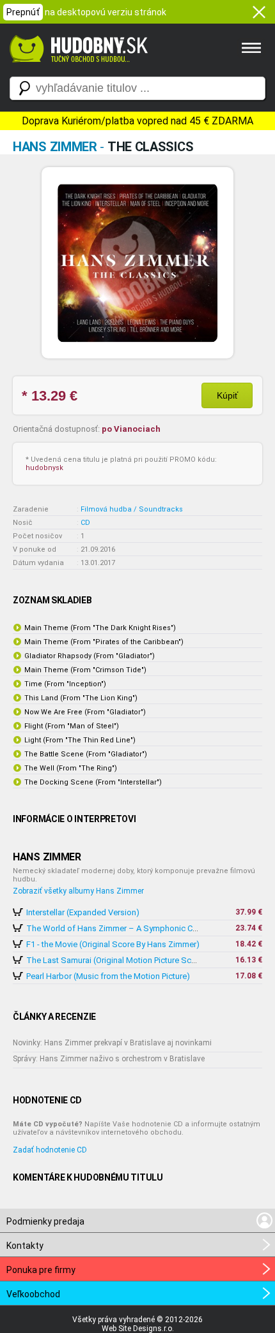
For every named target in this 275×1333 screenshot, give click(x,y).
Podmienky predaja (45, 1221)
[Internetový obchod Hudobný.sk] (76, 68)
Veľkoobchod (33, 1294)
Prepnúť (23, 12)
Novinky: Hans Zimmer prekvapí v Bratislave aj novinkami (112, 1042)
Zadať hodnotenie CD (50, 1149)
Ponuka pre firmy (40, 1270)
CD (85, 523)
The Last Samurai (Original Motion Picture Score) (116, 960)
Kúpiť (227, 395)
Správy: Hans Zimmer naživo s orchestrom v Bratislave (109, 1058)
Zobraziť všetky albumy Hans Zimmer (78, 891)
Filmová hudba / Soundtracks (132, 509)
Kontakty (24, 1246)
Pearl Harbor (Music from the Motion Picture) (108, 976)
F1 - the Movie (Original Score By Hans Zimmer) (113, 944)
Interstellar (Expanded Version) (82, 912)
